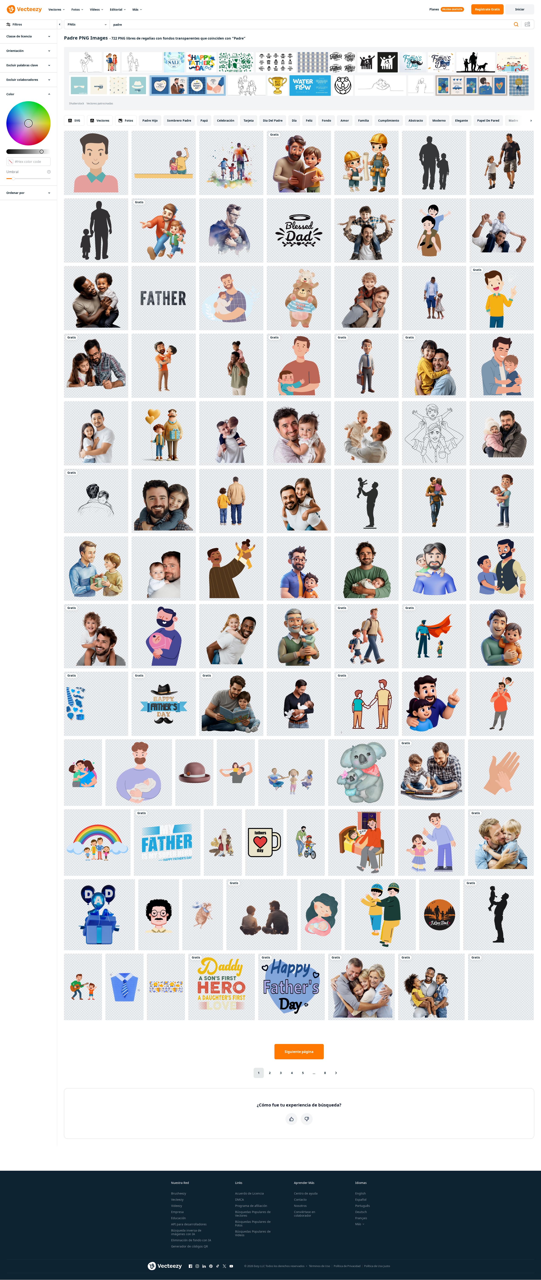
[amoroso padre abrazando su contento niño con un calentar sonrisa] (501, 842)
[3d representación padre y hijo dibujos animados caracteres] (299, 568)
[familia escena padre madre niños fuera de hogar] (97, 842)
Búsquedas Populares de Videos (253, 1233)
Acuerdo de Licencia (249, 1193)
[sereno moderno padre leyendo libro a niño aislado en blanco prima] (299, 163)
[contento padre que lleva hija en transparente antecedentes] (299, 501)
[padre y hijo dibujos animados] (299, 366)
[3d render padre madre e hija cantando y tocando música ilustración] (291, 772)
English (360, 1193)
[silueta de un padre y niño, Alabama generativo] (231, 163)
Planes (434, 9)
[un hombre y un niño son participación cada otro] (434, 568)
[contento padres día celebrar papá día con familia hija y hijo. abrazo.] (83, 772)
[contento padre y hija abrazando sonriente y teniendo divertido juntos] (164, 501)
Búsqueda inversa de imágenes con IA (186, 1232)
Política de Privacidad (347, 1266)
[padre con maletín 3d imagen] (366, 366)
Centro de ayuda (306, 1193)
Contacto (300, 1200)
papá (204, 120)
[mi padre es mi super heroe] (167, 842)
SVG (77, 120)
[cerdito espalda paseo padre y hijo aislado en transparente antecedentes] (366, 298)
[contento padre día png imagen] (501, 987)
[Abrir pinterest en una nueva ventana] (211, 1266)
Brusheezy (178, 1193)
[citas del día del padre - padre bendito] (299, 230)
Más (135, 9)
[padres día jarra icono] (264, 842)
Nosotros (300, 1206)
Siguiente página (299, 1051)
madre (513, 120)
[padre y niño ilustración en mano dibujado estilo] (434, 230)
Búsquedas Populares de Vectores (253, 1213)
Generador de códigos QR (189, 1246)
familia (363, 120)
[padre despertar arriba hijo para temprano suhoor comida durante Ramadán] (361, 842)
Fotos (75, 9)
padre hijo (150, 120)
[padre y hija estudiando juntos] (96, 366)
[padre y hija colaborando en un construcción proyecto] (366, 163)
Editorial (116, 9)
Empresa (177, 1212)
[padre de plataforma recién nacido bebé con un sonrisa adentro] (366, 568)
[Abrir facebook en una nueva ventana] (190, 1266)
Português (362, 1206)
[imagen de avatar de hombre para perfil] (96, 163)
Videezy (176, 1206)
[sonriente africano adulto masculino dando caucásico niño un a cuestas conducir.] (231, 636)
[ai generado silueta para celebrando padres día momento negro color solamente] (434, 163)
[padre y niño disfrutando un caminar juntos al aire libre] (502, 163)
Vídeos (95, 9)
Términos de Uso (319, 1266)
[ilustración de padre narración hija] (431, 842)
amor (345, 120)
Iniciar (519, 9)
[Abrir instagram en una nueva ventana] (197, 1266)
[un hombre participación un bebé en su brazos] (164, 636)
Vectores (54, 9)
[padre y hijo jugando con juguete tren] (431, 772)
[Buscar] (516, 24)
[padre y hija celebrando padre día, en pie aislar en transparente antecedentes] (96, 433)
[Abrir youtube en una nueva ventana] (231, 1266)
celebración (225, 120)
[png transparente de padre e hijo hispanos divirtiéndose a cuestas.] (502, 230)
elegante (461, 120)
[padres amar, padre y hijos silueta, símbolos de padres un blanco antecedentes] (361, 987)
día (294, 120)
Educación (178, 1218)
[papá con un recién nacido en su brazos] (138, 772)
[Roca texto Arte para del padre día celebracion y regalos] (164, 298)
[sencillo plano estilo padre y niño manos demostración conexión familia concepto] (501, 772)
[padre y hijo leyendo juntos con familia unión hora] (231, 704)
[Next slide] (527, 120)
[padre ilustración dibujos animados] (158, 914)
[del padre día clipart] (96, 568)
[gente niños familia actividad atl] (502, 704)
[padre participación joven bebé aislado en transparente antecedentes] (164, 568)
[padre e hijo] (502, 568)
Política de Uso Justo (377, 1266)
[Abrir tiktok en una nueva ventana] (217, 1266)
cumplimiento (388, 120)
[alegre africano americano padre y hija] (434, 298)
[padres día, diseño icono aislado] (231, 568)
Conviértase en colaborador (304, 1213)
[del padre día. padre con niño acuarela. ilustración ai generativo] (231, 230)
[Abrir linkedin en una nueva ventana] (204, 1266)
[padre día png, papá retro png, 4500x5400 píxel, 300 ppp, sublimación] (221, 987)
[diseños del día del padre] (164, 704)
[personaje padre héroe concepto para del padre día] (434, 636)
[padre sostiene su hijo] (380, 914)
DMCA (239, 1200)
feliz (309, 120)
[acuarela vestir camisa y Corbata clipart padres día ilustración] (124, 987)
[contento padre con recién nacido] (231, 298)
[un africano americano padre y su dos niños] (431, 987)
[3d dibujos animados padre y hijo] (502, 501)
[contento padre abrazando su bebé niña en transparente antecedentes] (299, 433)
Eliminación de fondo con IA (191, 1240)
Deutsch (361, 1212)
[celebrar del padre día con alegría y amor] (366, 704)
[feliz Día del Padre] (291, 987)
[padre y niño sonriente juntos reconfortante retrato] (434, 366)
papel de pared (488, 120)
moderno (439, 120)
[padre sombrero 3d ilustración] (194, 772)
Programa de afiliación (251, 1206)
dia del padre (273, 120)
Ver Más (519, 86)
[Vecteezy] (24, 9)
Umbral (12, 171)
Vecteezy (177, 1200)
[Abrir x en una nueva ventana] (224, 1266)
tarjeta (249, 120)
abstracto (416, 120)
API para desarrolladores (189, 1224)
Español (360, 1200)
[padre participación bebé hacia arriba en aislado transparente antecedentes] (366, 433)
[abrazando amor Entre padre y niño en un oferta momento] (96, 501)
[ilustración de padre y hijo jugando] (434, 433)
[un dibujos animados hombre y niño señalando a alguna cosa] (434, 704)
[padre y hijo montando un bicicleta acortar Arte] (306, 842)
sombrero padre (179, 120)
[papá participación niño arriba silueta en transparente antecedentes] (498, 914)
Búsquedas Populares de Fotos (253, 1223)
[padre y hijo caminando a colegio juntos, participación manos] (366, 636)
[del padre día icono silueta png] (96, 230)
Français (361, 1218)
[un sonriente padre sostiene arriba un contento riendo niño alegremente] (164, 366)
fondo (326, 120)
